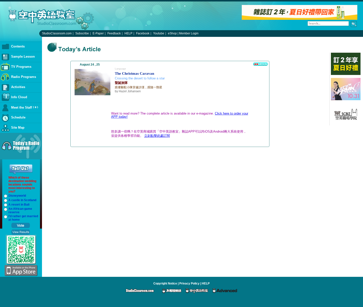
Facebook (142, 33)
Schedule (18, 117)
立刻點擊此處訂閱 (157, 136)
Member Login (189, 33)
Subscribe (82, 33)
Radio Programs (23, 77)
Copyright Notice (165, 283)
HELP (128, 33)
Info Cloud (19, 97)
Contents (18, 46)
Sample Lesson (23, 56)
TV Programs (21, 67)
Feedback (114, 33)
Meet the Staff (21, 107)
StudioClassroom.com (57, 33)
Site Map (17, 127)
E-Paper (98, 33)
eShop (172, 33)
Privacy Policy (189, 283)
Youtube (158, 33)
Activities (18, 87)
